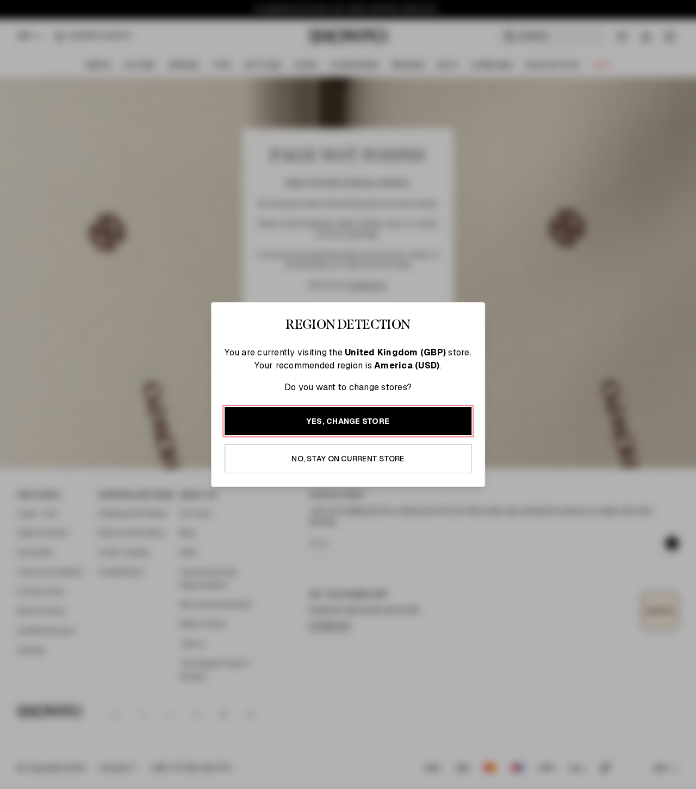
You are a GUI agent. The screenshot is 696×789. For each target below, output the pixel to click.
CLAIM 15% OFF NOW (470, 526)
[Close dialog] (580, 268)
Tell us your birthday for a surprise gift (454, 465)
